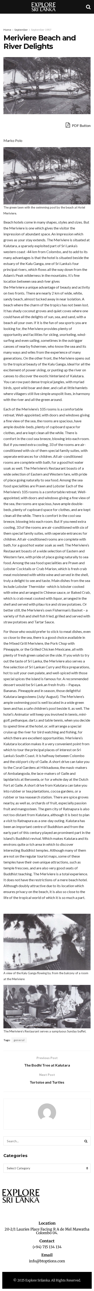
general (19, 1040)
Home (7, 29)
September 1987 (41, 29)
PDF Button (81, 125)
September (21, 29)
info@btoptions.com (47, 1261)
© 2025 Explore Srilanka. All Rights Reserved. (47, 1280)
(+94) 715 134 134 (47, 1247)
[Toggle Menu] (6, 18)
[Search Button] (86, 1140)
